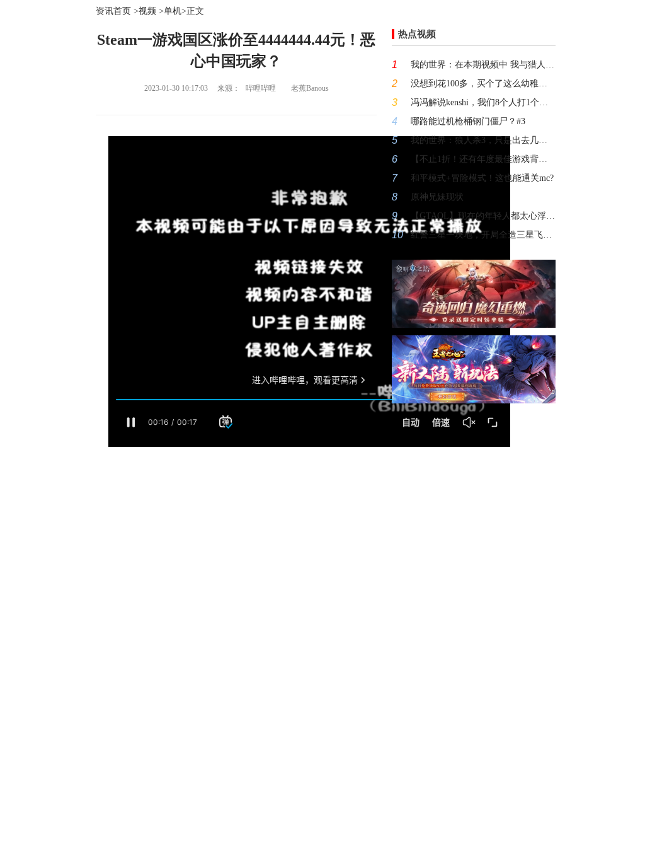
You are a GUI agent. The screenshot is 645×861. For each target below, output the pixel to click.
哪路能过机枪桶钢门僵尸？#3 (468, 121)
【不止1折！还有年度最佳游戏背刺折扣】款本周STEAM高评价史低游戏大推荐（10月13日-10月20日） (483, 159)
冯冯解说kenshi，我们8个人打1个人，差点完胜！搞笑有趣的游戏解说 (483, 102)
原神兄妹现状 (437, 197)
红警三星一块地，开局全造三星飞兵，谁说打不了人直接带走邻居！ (483, 235)
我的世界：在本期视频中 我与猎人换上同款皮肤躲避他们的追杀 (483, 64)
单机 (172, 11)
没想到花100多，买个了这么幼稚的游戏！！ (483, 83)
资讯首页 (113, 11)
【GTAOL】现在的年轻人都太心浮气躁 (483, 216)
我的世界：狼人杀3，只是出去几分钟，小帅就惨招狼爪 (483, 140)
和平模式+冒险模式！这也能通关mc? (482, 178)
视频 (147, 11)
